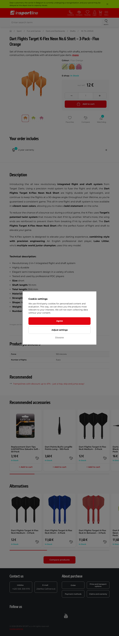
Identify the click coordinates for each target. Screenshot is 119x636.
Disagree (59, 337)
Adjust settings (60, 330)
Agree (59, 321)
